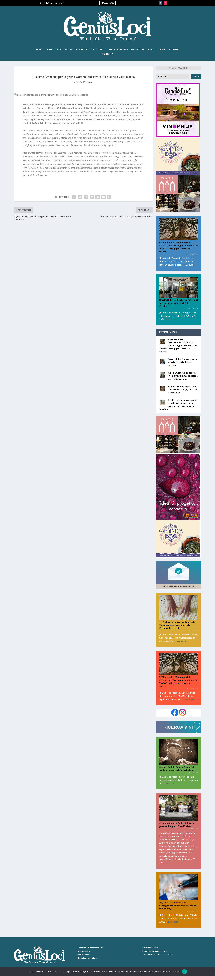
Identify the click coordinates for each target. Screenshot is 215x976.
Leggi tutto (189, 264)
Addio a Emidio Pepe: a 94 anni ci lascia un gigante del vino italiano (182, 389)
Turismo (174, 50)
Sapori (69, 50)
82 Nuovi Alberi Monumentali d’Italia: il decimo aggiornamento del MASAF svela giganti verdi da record (178, 345)
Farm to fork (54, 50)
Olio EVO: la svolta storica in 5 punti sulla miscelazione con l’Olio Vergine (178, 303)
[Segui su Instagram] (165, 3)
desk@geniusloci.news (53, 3)
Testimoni (96, 50)
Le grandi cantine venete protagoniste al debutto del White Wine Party (177, 905)
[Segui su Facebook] (160, 3)
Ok (184, 971)
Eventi (152, 50)
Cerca (195, 76)
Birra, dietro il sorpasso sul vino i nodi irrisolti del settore (182, 362)
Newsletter (106, 3)
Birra (162, 50)
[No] (211, 971)
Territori (81, 50)
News (39, 50)
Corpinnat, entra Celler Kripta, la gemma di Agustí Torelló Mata (176, 825)
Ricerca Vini (138, 50)
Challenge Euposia (116, 50)
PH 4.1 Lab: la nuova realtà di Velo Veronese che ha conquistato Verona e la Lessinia (177, 624)
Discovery (107, 54)
